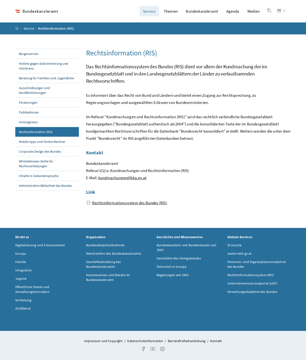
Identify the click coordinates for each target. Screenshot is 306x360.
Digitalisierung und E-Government (40, 245)
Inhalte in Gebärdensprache (39, 176)
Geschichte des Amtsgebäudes (179, 258)
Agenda (232, 11)
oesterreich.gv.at (239, 253)
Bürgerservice (28, 54)
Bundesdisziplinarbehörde (105, 245)
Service (149, 11)
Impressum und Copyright (103, 341)
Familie (20, 262)
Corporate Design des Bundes (40, 151)
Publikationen (29, 112)
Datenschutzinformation (145, 341)
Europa (20, 253)
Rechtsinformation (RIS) (46, 131)
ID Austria (234, 245)
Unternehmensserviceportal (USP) (252, 283)
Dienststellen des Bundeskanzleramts (113, 253)
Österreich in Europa (171, 266)
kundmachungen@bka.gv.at (122, 177)
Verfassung (23, 300)
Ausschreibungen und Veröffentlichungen (34, 90)
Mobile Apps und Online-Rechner (42, 142)
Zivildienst (23, 308)
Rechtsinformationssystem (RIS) (250, 275)
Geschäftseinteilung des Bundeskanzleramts (103, 264)
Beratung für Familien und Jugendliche (46, 78)
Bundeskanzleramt (202, 11)
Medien (253, 11)
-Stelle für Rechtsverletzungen (36, 163)
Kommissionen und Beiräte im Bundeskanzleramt (108, 277)
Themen (171, 11)
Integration (23, 270)
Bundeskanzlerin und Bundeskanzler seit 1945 (186, 247)
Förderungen (28, 102)
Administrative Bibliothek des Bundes (45, 185)
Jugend (20, 278)
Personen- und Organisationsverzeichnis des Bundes (256, 264)
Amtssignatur (28, 122)
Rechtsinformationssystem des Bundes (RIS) (129, 202)
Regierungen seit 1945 (173, 275)
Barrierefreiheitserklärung (187, 341)
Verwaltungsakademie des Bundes (252, 292)
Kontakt (216, 341)
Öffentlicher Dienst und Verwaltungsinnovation (32, 289)
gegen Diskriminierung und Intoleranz (43, 65)
